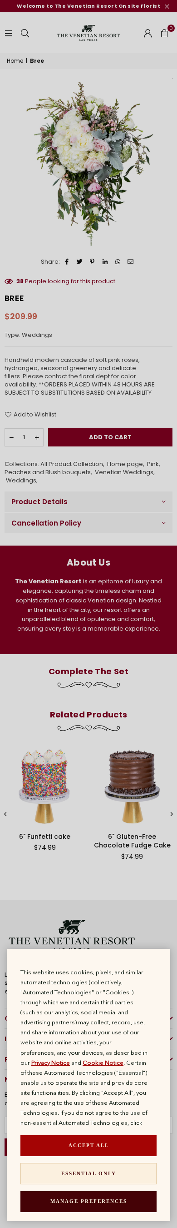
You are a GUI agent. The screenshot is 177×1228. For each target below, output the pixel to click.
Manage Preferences (88, 1201)
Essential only (88, 1173)
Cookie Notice (103, 1062)
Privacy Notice (50, 1062)
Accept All (89, 1145)
